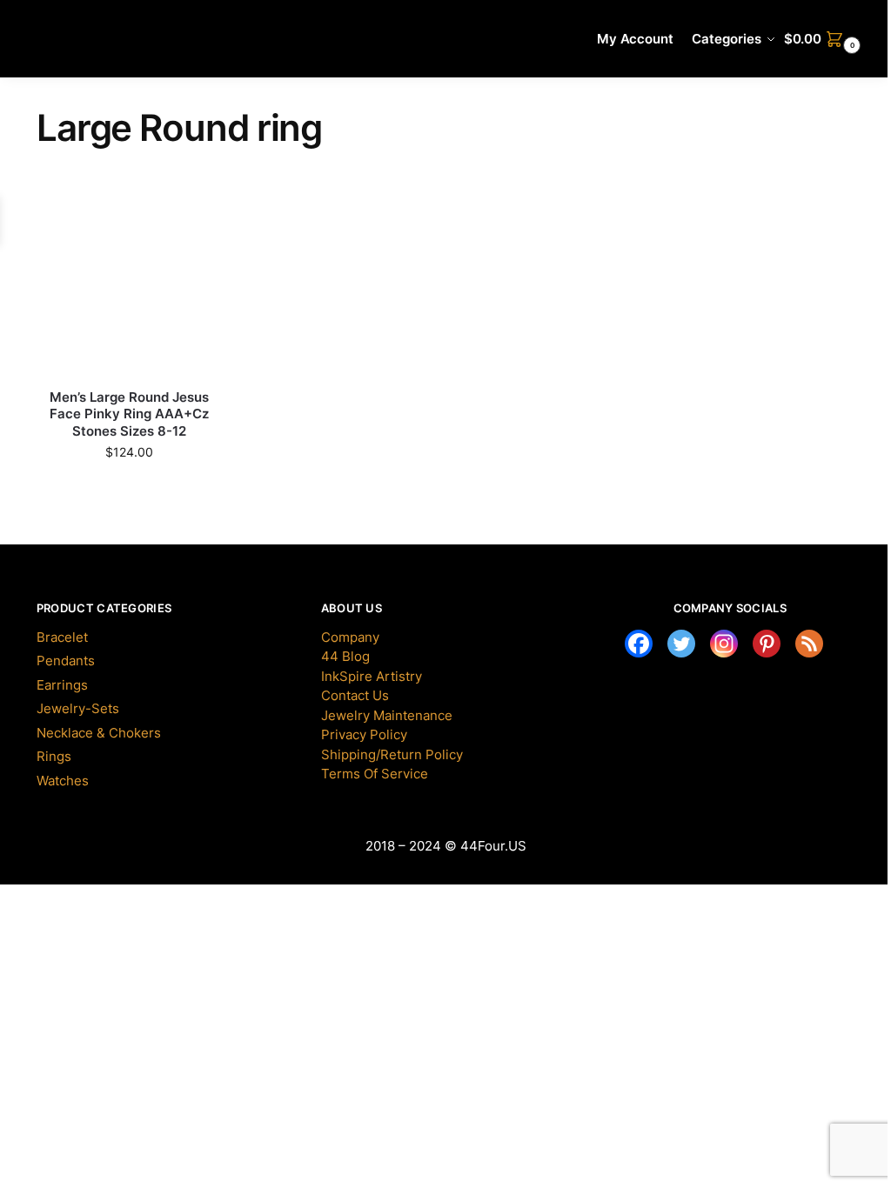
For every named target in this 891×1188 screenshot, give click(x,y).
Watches (63, 780)
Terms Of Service (374, 773)
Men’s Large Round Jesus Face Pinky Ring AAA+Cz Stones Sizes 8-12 (129, 414)
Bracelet (62, 637)
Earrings (62, 685)
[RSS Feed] (809, 643)
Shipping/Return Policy (392, 754)
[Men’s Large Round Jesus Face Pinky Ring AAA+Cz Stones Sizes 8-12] (129, 283)
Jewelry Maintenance (386, 715)
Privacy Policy (364, 734)
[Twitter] (681, 643)
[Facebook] (639, 643)
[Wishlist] (182, 217)
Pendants (66, 660)
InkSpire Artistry (371, 676)
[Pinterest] (766, 643)
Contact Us (355, 695)
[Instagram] (724, 643)
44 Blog (345, 656)
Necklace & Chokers (99, 732)
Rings (54, 756)
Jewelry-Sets (78, 708)
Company (350, 637)
